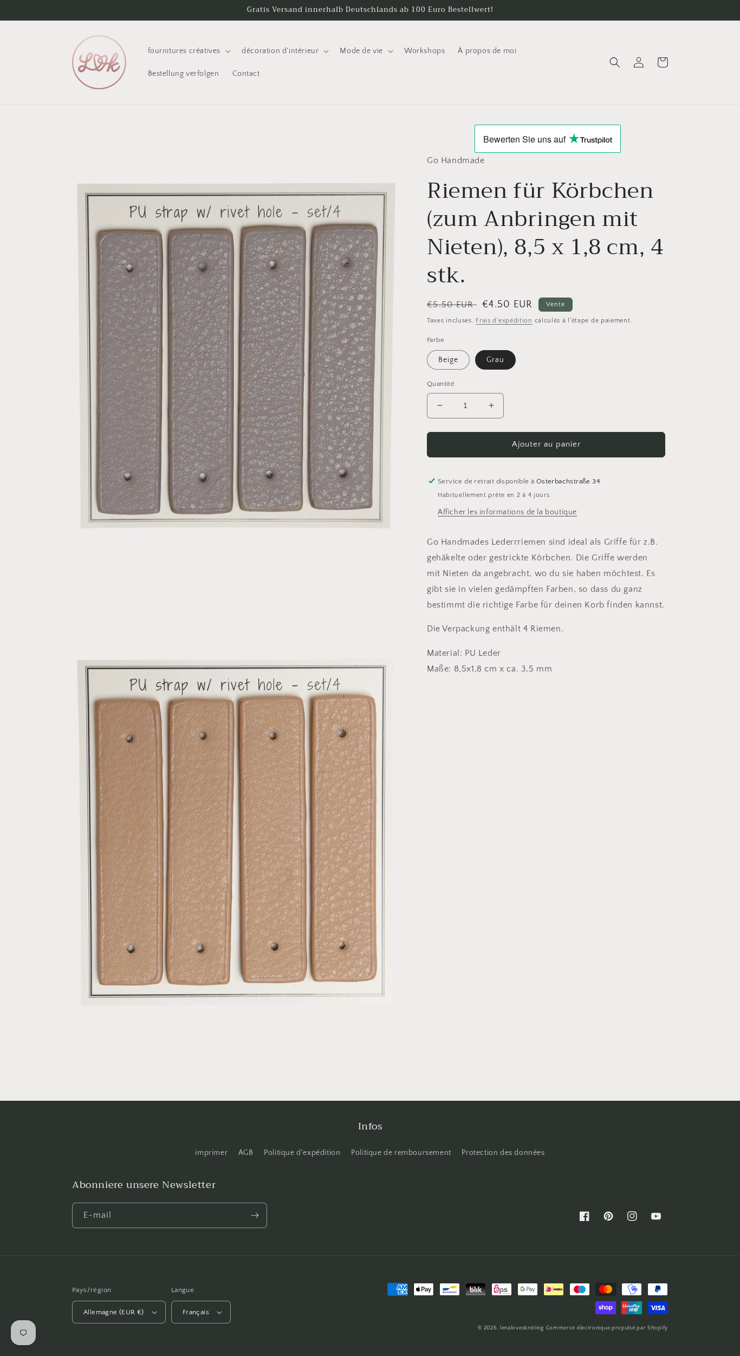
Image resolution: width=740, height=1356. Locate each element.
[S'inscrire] (255, 1215)
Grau (495, 360)
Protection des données (503, 1152)
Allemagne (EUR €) (113, 1312)
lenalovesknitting (522, 1328)
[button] (188, 51)
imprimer (211, 1152)
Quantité (441, 384)
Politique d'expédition (302, 1152)
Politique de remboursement (401, 1152)
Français (196, 1312)
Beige (448, 360)
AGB (246, 1152)
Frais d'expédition (504, 320)
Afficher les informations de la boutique (507, 512)
